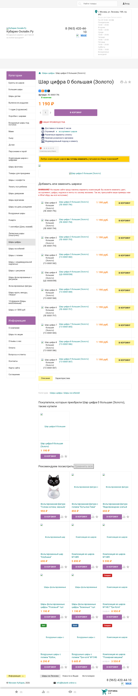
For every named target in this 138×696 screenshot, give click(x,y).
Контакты (13, 361)
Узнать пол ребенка (18, 187)
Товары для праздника (19, 173)
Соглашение (14, 374)
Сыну (11, 138)
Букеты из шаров (16, 83)
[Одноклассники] (43, 91)
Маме (11, 131)
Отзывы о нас (15, 341)
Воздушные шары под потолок (19, 124)
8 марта (12, 220)
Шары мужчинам (16, 200)
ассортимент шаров (66, 131)
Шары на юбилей (16, 249)
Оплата (12, 348)
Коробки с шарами (17, 116)
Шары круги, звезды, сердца (18, 293)
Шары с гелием (16, 255)
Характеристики (62, 378)
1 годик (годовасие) (18, 109)
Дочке (12, 145)
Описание (45, 378)
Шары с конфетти (17, 180)
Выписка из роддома (18, 103)
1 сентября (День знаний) (20, 227)
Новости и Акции (70, 676)
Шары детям (14, 96)
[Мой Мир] (45, 91)
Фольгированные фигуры (20, 286)
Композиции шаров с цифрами (18, 159)
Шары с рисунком (17, 271)
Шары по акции (16, 334)
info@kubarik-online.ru (64, 683)
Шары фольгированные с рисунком (20, 278)
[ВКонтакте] (40, 91)
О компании (14, 328)
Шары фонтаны (16, 167)
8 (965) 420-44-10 (76, 30)
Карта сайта (14, 368)
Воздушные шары (17, 213)
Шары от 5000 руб (17, 310)
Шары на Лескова (50, 676)
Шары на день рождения (20, 207)
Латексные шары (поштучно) (16, 234)
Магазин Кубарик (17, 683)
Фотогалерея (88, 676)
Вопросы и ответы (17, 354)
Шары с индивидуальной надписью (20, 263)
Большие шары (16, 89)
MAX (84, 35)
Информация (14, 676)
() (18, 692)
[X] (48, 91)
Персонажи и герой (18, 151)
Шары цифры (15, 242)
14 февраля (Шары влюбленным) (17, 302)
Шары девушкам (16, 193)
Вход (126, 3)
